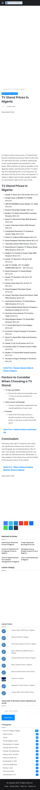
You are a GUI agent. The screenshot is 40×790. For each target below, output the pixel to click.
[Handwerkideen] (13, 2)
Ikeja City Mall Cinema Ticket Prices (23, 671)
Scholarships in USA (10, 761)
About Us (23, 786)
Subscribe (8, 717)
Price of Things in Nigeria (16, 89)
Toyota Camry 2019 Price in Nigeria (23, 630)
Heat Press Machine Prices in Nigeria (23, 644)
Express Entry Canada (10, 754)
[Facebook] (6, 523)
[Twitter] (11, 523)
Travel (5, 737)
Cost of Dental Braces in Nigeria (29, 559)
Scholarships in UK (9, 774)
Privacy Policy (14, 786)
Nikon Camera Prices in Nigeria (21, 664)
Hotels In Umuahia (17, 678)
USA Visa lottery (8, 771)
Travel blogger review (10, 741)
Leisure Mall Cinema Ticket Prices (22, 692)
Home (5, 89)
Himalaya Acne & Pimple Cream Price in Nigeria (29, 551)
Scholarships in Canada (11, 744)
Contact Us (32, 786)
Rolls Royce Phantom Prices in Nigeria (10, 544)
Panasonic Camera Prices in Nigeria (23, 685)
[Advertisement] (20, 26)
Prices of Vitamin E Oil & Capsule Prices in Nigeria (10, 551)
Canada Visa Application (11, 751)
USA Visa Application (10, 764)
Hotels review (7, 734)
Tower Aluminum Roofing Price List (27, 544)
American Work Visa (10, 758)
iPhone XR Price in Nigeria (20, 637)
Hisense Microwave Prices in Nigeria (23, 658)
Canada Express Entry (10, 747)
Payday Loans (8, 768)
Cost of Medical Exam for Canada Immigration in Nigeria (10, 560)
